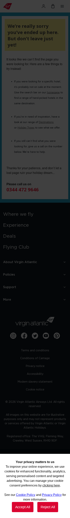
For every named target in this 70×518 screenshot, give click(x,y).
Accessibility (35, 374)
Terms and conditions (35, 350)
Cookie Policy (25, 494)
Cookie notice (35, 389)
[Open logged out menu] (43, 6)
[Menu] (62, 6)
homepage (53, 92)
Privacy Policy (52, 494)
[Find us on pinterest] (57, 336)
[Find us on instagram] (13, 336)
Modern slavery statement (35, 381)
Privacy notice (35, 366)
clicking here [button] (51, 485)
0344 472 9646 (22, 189)
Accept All (22, 507)
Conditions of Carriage (35, 358)
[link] (35, 214)
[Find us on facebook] (24, 336)
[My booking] (53, 6)
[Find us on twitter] (35, 336)
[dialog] (35, 486)
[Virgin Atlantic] (12, 6)
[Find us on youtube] (46, 336)
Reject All (48, 507)
